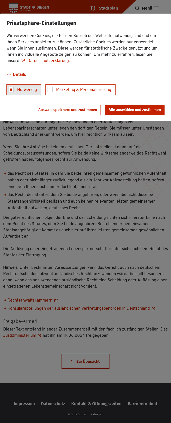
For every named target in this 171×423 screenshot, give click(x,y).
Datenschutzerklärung (48, 61)
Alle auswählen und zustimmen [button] (135, 110)
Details (19, 75)
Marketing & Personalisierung (83, 90)
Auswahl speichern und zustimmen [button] (67, 110)
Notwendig (27, 90)
